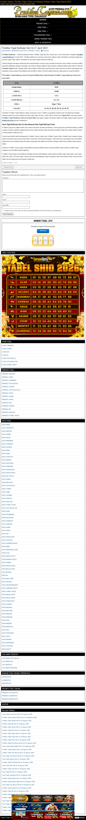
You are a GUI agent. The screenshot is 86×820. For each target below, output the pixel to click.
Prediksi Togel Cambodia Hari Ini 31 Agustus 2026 (17, 762)
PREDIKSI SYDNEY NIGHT (10, 415)
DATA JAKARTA (7, 582)
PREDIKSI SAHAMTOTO (10, 696)
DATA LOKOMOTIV (8, 428)
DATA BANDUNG (7, 617)
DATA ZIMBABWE (7, 441)
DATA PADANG (6, 639)
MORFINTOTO (6, 683)
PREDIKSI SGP (7, 403)
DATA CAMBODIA (7, 466)
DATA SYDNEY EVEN (9, 505)
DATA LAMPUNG (7, 524)
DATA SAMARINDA (8, 643)
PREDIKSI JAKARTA (8, 412)
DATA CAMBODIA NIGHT (10, 588)
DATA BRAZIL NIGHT (8, 594)
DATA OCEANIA (7, 447)
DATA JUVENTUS (7, 457)
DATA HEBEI (6, 546)
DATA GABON (6, 479)
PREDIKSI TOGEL (34, 50)
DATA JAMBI (6, 492)
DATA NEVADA (6, 572)
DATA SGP (5, 534)
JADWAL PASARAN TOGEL (43, 39)
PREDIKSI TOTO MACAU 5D (11, 390)
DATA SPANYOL (7, 498)
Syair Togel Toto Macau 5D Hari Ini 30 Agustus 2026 (18, 785)
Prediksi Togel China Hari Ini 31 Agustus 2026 (16, 740)
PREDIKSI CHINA (7, 393)
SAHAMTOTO (6, 680)
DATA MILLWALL (7, 607)
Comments (45, 50)
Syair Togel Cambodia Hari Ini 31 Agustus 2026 (16, 775)
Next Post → (80, 167)
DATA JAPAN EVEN (8, 537)
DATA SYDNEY (6, 489)
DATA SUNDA (6, 527)
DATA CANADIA (7, 604)
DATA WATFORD (7, 610)
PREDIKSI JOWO (7, 377)
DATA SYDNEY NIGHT (9, 591)
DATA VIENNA (6, 434)
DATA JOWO (6, 453)
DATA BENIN (6, 450)
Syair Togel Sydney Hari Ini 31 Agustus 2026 (16, 759)
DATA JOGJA (6, 636)
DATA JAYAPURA (7, 646)
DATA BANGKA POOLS (9, 559)
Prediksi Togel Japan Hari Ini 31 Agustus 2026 (16, 733)
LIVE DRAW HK (7, 665)
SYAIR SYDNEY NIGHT (9, 365)
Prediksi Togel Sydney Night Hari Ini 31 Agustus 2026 (18, 781)
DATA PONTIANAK (8, 633)
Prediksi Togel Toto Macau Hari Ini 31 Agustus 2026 (18, 752)
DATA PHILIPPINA (7, 463)
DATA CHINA (6, 511)
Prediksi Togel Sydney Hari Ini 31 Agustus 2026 (16, 749)
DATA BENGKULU (7, 626)
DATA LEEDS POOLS (8, 473)
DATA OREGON (7, 431)
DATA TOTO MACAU (8, 485)
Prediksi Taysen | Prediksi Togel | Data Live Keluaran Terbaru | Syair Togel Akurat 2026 (35, 1)
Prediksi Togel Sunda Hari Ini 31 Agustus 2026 (16, 736)
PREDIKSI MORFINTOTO (10, 699)
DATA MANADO (7, 623)
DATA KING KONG (8, 578)
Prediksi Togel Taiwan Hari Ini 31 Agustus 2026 (16, 727)
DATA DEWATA (6, 460)
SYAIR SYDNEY (7, 349)
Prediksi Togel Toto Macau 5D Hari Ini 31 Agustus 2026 (19, 743)
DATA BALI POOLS (8, 476)
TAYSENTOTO (6, 677)
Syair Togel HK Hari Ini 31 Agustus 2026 (14, 772)
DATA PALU (5, 630)
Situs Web (5, 205)
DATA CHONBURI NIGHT (10, 543)
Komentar (5, 178)
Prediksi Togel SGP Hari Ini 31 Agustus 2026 (16, 730)
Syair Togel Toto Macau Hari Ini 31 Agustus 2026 (17, 714)
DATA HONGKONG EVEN (10, 550)
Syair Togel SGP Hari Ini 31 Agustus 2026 (15, 765)
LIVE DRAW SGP (7, 661)
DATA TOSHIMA (7, 495)
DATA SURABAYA (7, 521)
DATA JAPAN (6, 530)
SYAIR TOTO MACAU (9, 358)
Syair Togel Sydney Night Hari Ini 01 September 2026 (18, 746)
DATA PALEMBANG (8, 514)
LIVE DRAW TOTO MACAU (10, 658)
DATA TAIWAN (6, 562)
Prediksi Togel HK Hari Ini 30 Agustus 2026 (15, 791)
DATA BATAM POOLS (9, 566)
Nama (4, 194)
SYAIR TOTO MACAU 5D (10, 361)
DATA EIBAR (6, 425)
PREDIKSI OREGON (8, 374)
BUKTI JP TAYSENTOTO (43, 43)
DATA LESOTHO (7, 540)
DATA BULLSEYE (7, 482)
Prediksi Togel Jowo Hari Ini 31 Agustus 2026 (16, 769)
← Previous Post (7, 167)
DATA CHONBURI (7, 444)
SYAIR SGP (5, 352)
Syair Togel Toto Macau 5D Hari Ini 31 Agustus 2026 (18, 756)
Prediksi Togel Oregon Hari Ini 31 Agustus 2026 (16, 778)
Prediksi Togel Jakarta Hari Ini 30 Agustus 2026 (16, 788)
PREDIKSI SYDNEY (8, 387)
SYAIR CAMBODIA (8, 345)
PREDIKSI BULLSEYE (20, 50)
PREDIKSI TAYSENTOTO (10, 692)
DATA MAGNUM (7, 614)
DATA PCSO (6, 553)
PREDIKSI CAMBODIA (9, 380)
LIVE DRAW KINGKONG (9, 668)
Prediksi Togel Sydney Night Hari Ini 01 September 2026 (19, 717)
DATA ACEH (5, 620)
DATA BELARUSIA (8, 517)
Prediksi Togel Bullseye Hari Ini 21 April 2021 (25, 48)
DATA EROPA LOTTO (8, 556)
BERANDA (43, 20)
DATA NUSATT (6, 649)
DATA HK (5, 575)
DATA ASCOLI (6, 437)
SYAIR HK (5, 355)
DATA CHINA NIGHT (8, 601)
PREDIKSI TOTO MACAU (10, 383)
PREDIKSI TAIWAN (8, 406)
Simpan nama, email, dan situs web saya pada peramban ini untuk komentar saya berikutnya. (33, 210)
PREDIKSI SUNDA (8, 396)
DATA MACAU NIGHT (8, 598)
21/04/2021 (7, 50)
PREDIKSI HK (6, 409)
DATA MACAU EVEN (8, 569)
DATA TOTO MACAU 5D (9, 508)
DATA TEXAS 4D (7, 501)
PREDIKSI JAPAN (7, 399)
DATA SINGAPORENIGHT (10, 585)
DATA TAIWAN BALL (8, 469)
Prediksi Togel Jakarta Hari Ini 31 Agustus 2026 (16, 720)
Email (4, 200)
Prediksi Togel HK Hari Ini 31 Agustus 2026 (15, 724)
